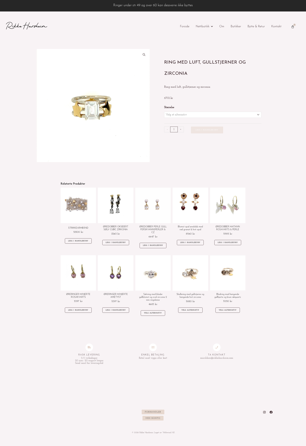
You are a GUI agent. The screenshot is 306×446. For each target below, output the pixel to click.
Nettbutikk (202, 26)
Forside (184, 26)
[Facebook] (271, 412)
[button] (144, 55)
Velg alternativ (153, 313)
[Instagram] (264, 412)
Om (221, 26)
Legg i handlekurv (207, 130)
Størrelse (169, 107)
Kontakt (276, 26)
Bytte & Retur (256, 26)
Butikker (236, 26)
